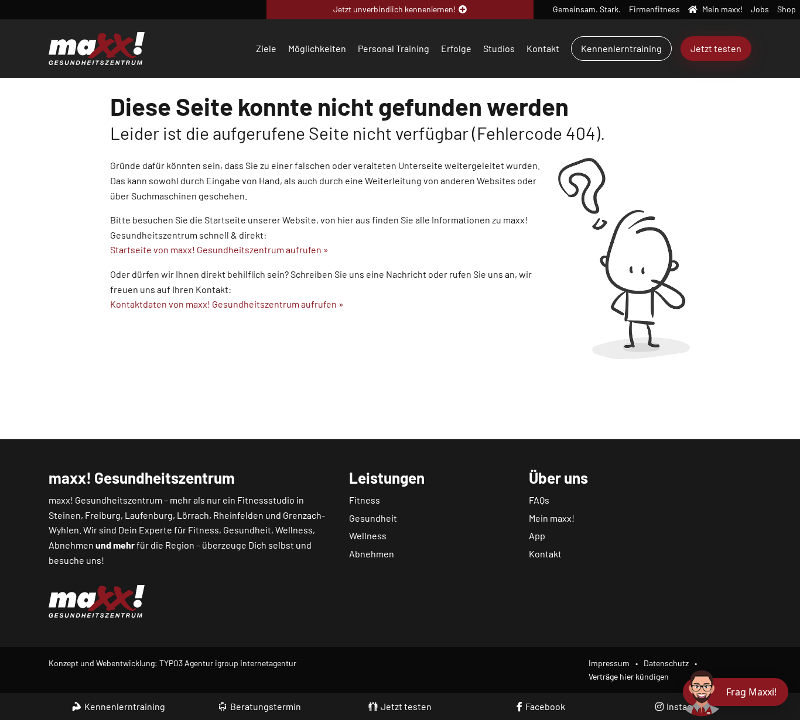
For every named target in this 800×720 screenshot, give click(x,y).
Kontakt (543, 48)
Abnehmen (371, 553)
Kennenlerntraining (621, 48)
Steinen (65, 515)
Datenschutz (666, 663)
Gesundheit (373, 517)
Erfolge (456, 48)
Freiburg (103, 515)
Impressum (609, 663)
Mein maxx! (552, 517)
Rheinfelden (238, 515)
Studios (499, 48)
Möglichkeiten (317, 48)
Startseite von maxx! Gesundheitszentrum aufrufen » (219, 249)
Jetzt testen (715, 48)
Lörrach (193, 515)
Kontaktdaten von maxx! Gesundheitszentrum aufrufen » (227, 303)
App (537, 535)
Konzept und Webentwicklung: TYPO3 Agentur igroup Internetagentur (172, 663)
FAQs (539, 499)
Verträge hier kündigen (629, 676)
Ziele (266, 48)
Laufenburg (149, 515)
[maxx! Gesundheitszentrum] (97, 47)
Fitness (364, 499)
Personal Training (393, 48)
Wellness (368, 535)
